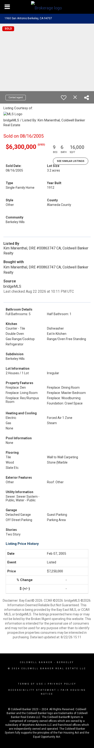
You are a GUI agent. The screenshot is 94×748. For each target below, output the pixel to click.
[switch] (63, 97)
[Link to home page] (47, 7)
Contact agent (15, 97)
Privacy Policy (62, 684)
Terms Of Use (30, 684)
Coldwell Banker (36, 662)
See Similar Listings (70, 161)
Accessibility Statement (32, 690)
